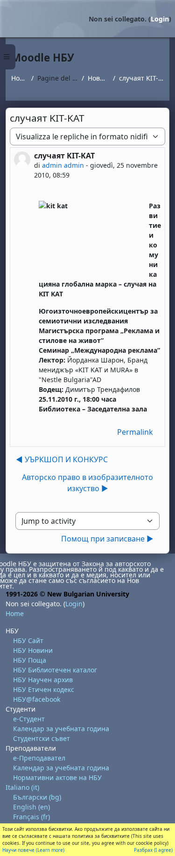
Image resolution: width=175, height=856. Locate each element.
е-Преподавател (39, 757)
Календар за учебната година (61, 728)
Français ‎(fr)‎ (31, 816)
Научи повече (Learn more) (33, 850)
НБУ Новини (33, 650)
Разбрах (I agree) (153, 850)
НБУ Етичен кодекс (43, 689)
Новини (98, 78)
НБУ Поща (29, 660)
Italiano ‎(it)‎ (22, 787)
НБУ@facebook (36, 699)
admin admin (63, 165)
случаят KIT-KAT (141, 78)
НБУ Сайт (28, 640)
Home (19, 78)
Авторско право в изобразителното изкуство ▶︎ (87, 482)
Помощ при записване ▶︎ (107, 539)
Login (160, 18)
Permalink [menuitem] (135, 432)
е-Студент (29, 718)
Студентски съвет (41, 738)
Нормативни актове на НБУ (57, 777)
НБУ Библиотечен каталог (55, 669)
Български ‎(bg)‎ (37, 797)
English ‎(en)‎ (31, 806)
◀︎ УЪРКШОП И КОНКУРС (62, 459)
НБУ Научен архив (43, 679)
